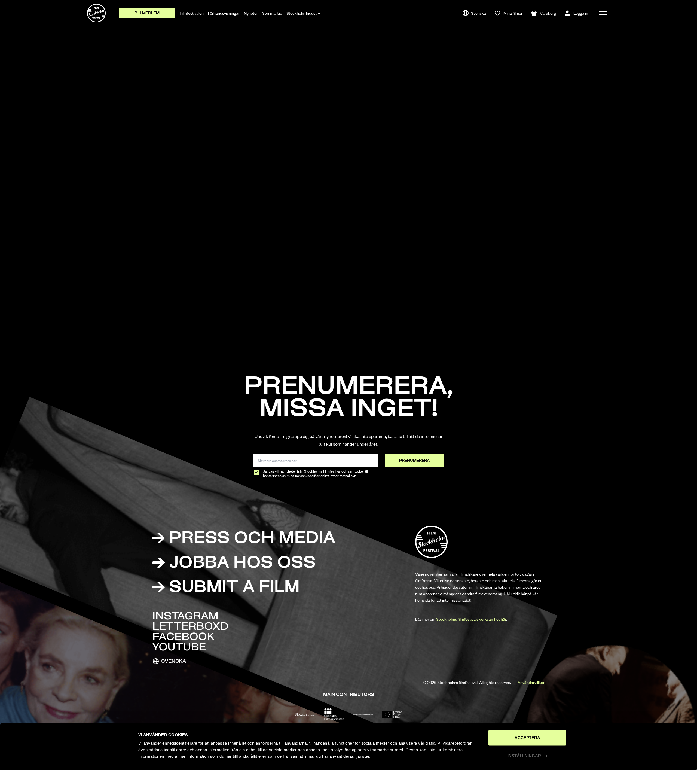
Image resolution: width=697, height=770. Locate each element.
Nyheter (251, 13)
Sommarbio (272, 13)
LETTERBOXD (190, 627)
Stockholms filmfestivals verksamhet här (471, 619)
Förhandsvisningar (224, 13)
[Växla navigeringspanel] (603, 13)
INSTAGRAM (185, 617)
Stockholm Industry (303, 13)
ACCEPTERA (527, 737)
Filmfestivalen (192, 13)
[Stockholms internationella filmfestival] (96, 13)
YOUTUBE (179, 648)
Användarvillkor (531, 682)
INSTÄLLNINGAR (524, 755)
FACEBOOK (183, 638)
